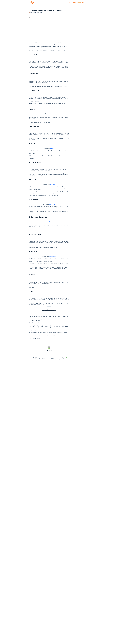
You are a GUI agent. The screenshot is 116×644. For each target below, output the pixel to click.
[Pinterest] (54, 342)
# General (34, 338)
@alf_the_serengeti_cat (52, 77)
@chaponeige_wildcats (52, 256)
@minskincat (52, 148)
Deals (70, 2)
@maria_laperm (52, 113)
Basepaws (50, 221)
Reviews (74, 2)
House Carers (51, 278)
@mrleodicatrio (52, 184)
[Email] (64, 342)
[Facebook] (34, 342)
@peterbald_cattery (52, 204)
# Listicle (38, 338)
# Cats (30, 338)
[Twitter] (44, 342)
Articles (79, 2)
